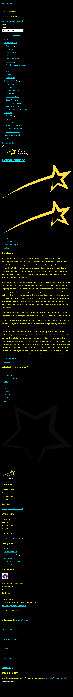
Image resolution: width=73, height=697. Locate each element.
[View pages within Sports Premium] (17, 100)
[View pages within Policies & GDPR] (18, 97)
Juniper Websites (21, 620)
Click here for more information (57, 678)
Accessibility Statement (10, 639)
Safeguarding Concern (10, 143)
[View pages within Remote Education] (19, 132)
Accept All (3, 681)
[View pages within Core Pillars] (14, 116)
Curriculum (8, 241)
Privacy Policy (7, 658)
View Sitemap (7, 629)
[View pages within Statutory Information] (19, 81)
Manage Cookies (8, 681)
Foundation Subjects (11, 245)
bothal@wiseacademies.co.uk (12, 21)
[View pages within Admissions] (14, 46)
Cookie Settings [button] (7, 668)
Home (6, 238)
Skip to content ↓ (8, 3)
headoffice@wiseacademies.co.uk (14, 606)
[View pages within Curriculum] (12, 558)
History (6, 248)
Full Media (5, 649)
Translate (16, 35)
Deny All (13, 681)
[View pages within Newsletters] (14, 62)
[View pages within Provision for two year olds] (25, 65)
